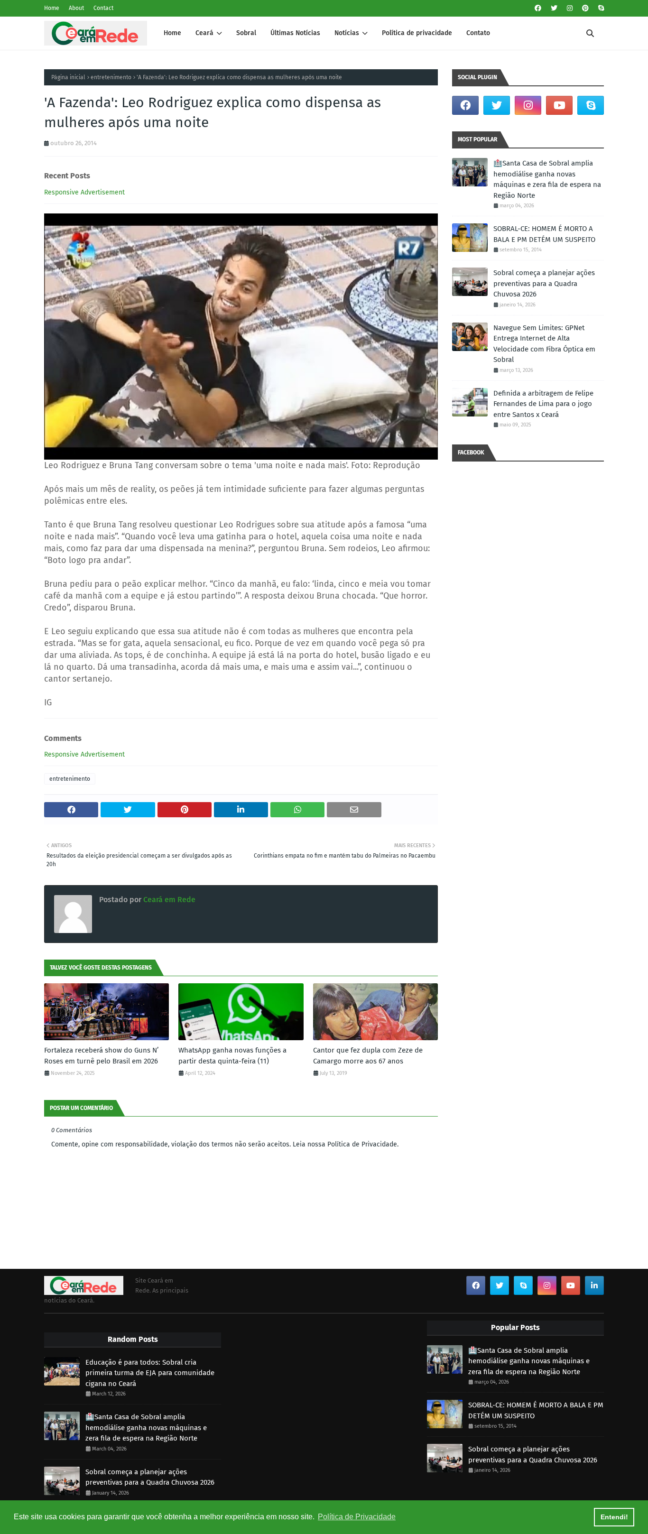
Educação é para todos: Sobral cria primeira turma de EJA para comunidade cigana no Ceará (149, 1373)
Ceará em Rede (168, 899)
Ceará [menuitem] (204, 33)
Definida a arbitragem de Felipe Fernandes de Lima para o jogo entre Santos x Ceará (543, 404)
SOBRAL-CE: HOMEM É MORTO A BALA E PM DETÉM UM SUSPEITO (544, 234)
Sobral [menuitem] (246, 33)
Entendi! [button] (614, 1517)
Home (51, 8)
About (76, 8)
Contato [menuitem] (478, 33)
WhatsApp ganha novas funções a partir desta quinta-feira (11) (232, 1055)
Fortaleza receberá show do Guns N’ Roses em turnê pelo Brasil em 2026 (101, 1055)
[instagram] (570, 8)
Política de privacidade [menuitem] (417, 33)
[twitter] (554, 8)
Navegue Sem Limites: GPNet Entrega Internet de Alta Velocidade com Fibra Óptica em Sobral (544, 343)
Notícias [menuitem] (346, 33)
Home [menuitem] (172, 33)
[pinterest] (585, 8)
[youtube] (559, 105)
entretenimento (111, 77)
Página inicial (68, 77)
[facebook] (538, 8)
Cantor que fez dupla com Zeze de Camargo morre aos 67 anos (368, 1055)
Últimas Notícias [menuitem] (295, 33)
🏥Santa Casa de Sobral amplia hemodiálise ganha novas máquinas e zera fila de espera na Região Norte (547, 179)
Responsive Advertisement (84, 192)
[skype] (600, 8)
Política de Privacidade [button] (357, 1517)
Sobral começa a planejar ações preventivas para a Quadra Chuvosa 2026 (544, 283)
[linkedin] (594, 1285)
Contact (103, 8)
